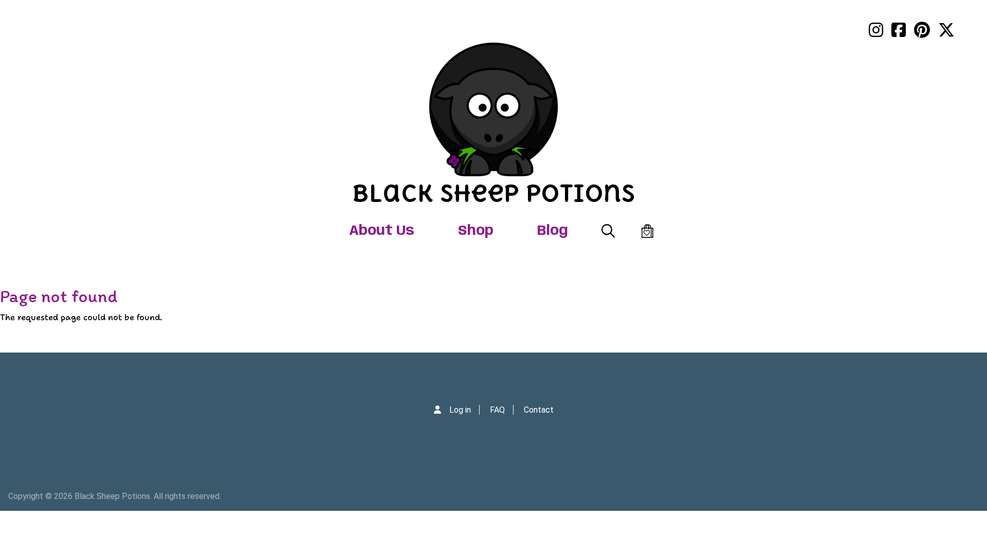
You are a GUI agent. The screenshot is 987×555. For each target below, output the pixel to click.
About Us (381, 231)
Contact (539, 410)
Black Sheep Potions (493, 193)
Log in (460, 410)
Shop (476, 231)
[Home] (493, 109)
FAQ (497, 410)
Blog (552, 231)
